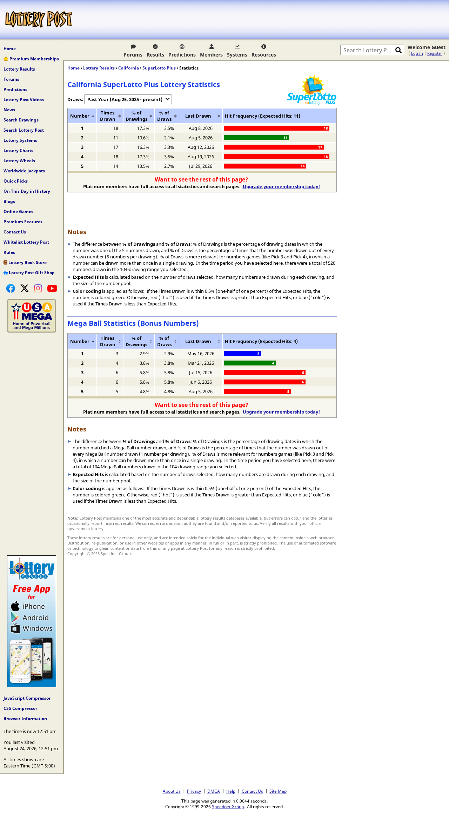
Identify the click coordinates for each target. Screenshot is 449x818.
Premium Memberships (33, 59)
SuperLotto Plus (159, 68)
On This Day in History (27, 191)
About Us (172, 791)
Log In (417, 53)
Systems (237, 54)
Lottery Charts (18, 150)
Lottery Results (19, 69)
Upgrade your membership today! (281, 186)
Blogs (9, 201)
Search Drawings (21, 120)
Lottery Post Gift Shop (31, 273)
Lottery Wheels (19, 161)
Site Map (278, 791)
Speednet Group (228, 806)
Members (211, 54)
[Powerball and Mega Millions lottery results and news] (31, 331)
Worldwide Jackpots (24, 171)
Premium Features (23, 222)
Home (10, 49)
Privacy (194, 791)
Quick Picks (16, 181)
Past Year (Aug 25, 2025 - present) (124, 99)
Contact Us (15, 232)
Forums (133, 54)
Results (155, 54)
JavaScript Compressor (27, 698)
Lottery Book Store (27, 262)
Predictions (182, 54)
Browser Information (25, 718)
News (9, 110)
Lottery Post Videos (24, 100)
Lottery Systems (20, 140)
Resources (264, 54)
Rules (9, 252)
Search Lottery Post (24, 130)
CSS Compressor (20, 708)
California (128, 68)
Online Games (18, 212)
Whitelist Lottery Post (26, 242)
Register (434, 53)
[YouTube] (52, 288)
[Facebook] (11, 288)
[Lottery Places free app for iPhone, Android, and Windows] (31, 685)
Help (230, 791)
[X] (25, 288)
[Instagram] (38, 288)
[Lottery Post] (38, 19)
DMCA (213, 791)
